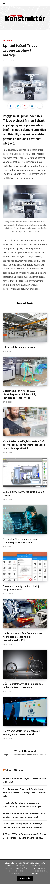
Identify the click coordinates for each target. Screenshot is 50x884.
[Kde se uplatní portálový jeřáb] (25, 327)
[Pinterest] (25, 105)
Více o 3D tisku (14, 770)
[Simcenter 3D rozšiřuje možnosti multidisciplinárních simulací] (25, 519)
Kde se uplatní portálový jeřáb (19, 347)
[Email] (40, 105)
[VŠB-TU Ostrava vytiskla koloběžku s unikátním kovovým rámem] (25, 664)
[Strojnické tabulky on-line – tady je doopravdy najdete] (25, 566)
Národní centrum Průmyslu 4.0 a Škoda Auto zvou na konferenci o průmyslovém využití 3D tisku (24, 792)
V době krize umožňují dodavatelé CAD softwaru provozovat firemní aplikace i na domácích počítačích (24, 445)
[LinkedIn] (32, 105)
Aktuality (8, 40)
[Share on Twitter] (18, 105)
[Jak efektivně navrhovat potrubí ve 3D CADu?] (25, 472)
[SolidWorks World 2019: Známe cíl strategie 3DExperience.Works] (25, 711)
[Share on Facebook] (10, 105)
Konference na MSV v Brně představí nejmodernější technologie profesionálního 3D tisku (22, 636)
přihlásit (43, 755)
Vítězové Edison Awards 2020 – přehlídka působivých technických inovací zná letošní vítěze (21, 394)
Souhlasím (25, 878)
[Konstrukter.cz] (25, 18)
